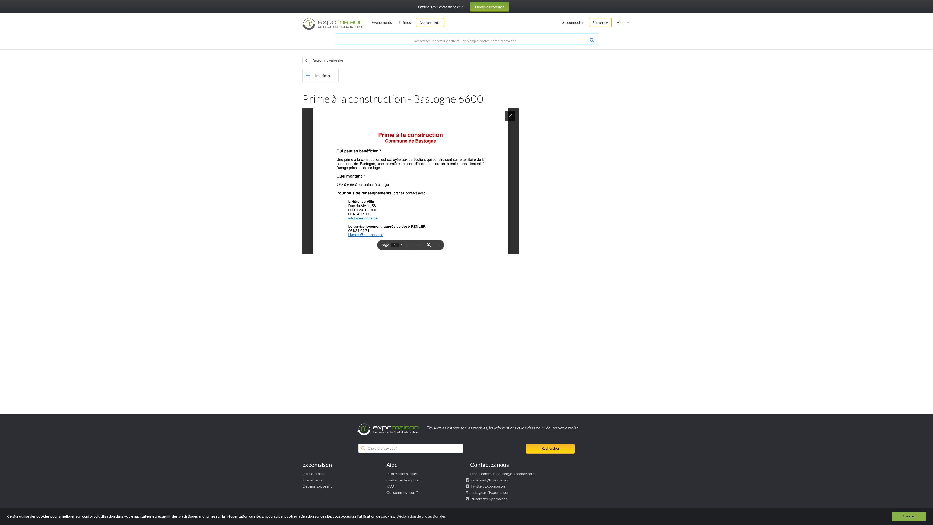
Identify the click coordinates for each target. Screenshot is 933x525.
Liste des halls (313, 473)
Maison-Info (430, 22)
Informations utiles (402, 473)
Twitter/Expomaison (487, 486)
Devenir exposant (489, 6)
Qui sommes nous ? (402, 492)
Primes (405, 22)
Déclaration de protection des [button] (421, 516)
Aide (620, 22)
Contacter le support (403, 480)
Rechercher (550, 448)
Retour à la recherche (327, 60)
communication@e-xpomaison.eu (508, 473)
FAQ (390, 486)
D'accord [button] (909, 516)
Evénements (382, 22)
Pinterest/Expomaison (489, 498)
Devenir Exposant (317, 486)
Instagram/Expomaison (489, 492)
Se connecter (573, 22)
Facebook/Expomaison (489, 480)
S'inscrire (600, 22)
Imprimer (323, 75)
